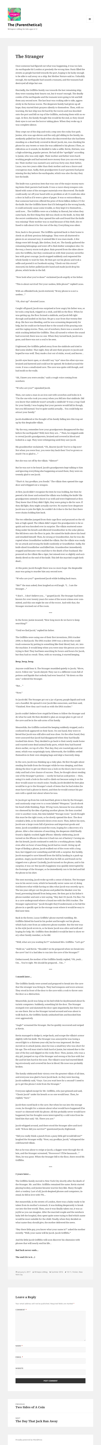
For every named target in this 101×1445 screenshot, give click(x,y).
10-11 (69, 1272)
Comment (21, 1309)
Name (19, 1346)
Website (19, 1368)
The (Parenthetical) (25, 24)
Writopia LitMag (41, 1272)
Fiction (75, 1272)
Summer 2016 (57, 1272)
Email (19, 1357)
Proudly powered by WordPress (29, 1440)
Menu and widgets (89, 22)
